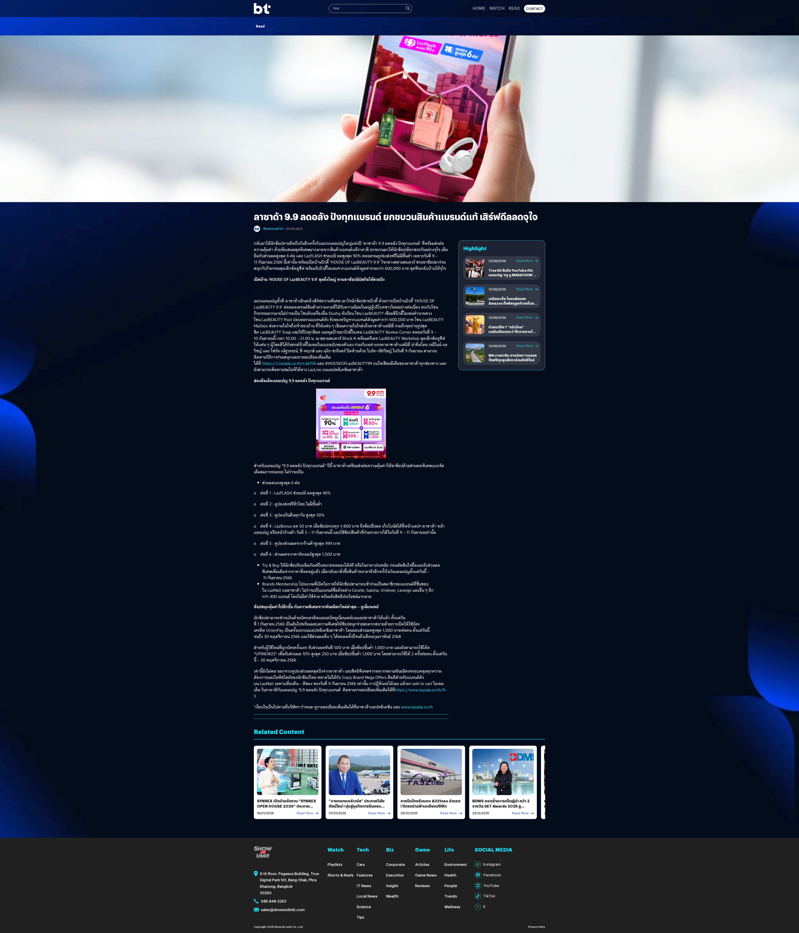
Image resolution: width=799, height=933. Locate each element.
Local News (367, 896)
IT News (364, 885)
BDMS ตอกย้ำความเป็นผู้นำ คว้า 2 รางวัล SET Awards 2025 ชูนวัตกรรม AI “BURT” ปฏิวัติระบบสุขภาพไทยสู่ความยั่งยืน (501, 808)
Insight (392, 885)
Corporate (395, 864)
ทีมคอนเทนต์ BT (273, 228)
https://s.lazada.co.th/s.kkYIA (289, 363)
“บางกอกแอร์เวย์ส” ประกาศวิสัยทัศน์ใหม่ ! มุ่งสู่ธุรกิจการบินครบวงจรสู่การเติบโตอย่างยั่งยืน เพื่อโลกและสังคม (357, 808)
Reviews (422, 885)
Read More (524, 261)
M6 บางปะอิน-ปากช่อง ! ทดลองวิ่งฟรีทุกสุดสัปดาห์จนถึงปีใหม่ (513, 357)
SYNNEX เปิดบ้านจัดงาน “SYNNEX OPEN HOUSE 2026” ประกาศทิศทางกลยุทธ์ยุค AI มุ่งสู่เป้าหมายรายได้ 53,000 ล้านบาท (286, 808)
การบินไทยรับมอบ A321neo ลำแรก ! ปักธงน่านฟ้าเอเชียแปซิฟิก (430, 803)
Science (364, 906)
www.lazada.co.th (417, 706)
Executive (395, 875)
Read (514, 8)
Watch (497, 8)
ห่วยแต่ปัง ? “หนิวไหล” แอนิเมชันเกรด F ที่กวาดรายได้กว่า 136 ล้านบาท (512, 332)
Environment (455, 864)
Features (365, 875)
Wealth (392, 896)
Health (450, 875)
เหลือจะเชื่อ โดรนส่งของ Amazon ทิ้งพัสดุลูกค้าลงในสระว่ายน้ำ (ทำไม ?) (513, 303)
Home (479, 8)
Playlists (335, 864)
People (450, 885)
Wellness (452, 906)
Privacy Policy (536, 926)
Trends (450, 896)
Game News (426, 875)
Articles (422, 864)
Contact (534, 8)
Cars (361, 864)
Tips (360, 917)
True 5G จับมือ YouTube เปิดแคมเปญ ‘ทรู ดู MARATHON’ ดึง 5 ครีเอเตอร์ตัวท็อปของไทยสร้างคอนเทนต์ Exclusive (512, 277)
